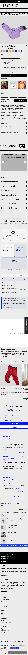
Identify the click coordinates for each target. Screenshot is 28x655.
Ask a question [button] (14, 427)
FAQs (2, 620)
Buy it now (13, 76)
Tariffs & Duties (5, 630)
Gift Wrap (22, 90)
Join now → (4, 591)
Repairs (3, 632)
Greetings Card (13, 90)
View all (3, 505)
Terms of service (4, 641)
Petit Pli (5, 638)
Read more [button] (18, 488)
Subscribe (3, 561)
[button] (26, 5)
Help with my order (6, 605)
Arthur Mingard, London (7, 307)
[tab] (23, 400)
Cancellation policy (20, 641)
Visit (2, 603)
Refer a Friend (4, 606)
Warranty (3, 613)
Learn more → (4, 575)
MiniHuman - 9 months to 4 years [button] (10, 650)
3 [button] (14, 496)
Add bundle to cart (21, 100)
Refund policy (13, 639)
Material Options (5, 618)
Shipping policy (12, 641)
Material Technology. (5, 639)
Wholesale (3, 597)
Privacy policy (20, 639)
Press (2, 601)
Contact (3, 634)
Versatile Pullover (12, 10)
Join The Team (5, 599)
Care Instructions (5, 617)
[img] (6, 436)
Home (2, 10)
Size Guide (4, 615)
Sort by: (22, 509)
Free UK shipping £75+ (14, 1)
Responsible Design (6, 622)
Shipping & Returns (6, 629)
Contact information (5, 642)
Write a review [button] (14, 423)
